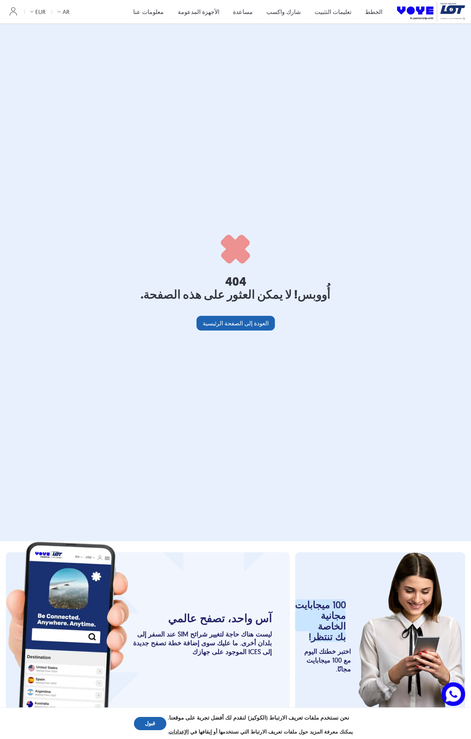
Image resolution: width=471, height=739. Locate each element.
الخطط (373, 11)
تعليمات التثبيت (333, 11)
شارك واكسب (283, 11)
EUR (40, 11)
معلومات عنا (148, 11)
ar (66, 11)
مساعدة (243, 11)
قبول (150, 723)
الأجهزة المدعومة (198, 11)
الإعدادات (179, 732)
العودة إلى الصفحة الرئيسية (236, 323)
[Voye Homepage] (431, 11)
